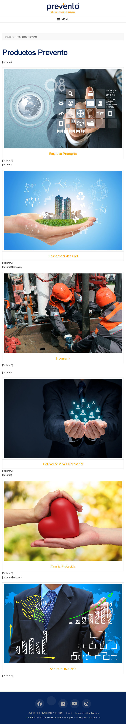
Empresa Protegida (63, 154)
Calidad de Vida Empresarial (63, 464)
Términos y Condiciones (87, 713)
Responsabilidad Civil (63, 256)
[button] (63, 19)
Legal (69, 713)
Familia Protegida (63, 566)
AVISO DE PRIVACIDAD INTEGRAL (46, 713)
